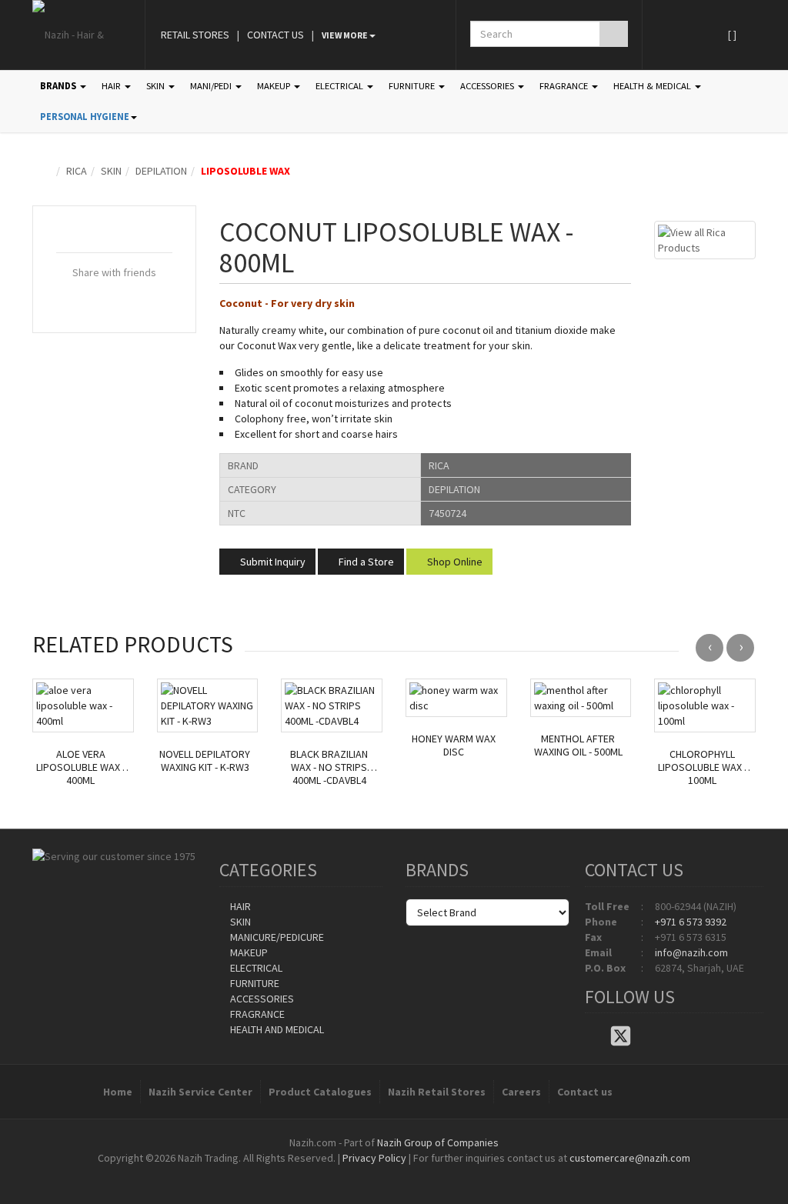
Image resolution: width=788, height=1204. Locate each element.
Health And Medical (276, 1029)
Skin (111, 171)
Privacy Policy (374, 1158)
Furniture (253, 983)
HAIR (112, 86)
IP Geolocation (362, 1173)
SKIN (156, 86)
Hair (239, 906)
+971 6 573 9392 (690, 922)
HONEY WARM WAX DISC (454, 745)
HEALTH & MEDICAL (653, 86)
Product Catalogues (320, 1092)
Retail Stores (195, 35)
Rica (76, 171)
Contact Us (275, 35)
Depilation (161, 171)
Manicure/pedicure (276, 937)
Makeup (248, 952)
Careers (521, 1092)
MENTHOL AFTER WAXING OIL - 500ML (578, 745)
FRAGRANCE (564, 86)
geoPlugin (435, 1173)
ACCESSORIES (488, 86)
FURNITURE (413, 86)
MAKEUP (274, 86)
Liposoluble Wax (245, 171)
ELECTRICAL (341, 86)
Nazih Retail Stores (437, 1092)
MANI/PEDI (212, 86)
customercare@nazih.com (629, 1158)
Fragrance (256, 1014)
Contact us (585, 1092)
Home (117, 1092)
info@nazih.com (691, 952)
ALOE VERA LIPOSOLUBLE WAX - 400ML (80, 767)
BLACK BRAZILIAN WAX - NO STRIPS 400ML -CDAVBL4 (329, 767)
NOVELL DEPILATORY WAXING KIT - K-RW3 (204, 761)
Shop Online (453, 562)
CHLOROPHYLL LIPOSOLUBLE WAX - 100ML (702, 767)
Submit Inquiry (272, 562)
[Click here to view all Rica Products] (705, 238)
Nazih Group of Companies (438, 1142)
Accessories (261, 999)
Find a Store (365, 562)
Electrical (255, 968)
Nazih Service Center (200, 1092)
